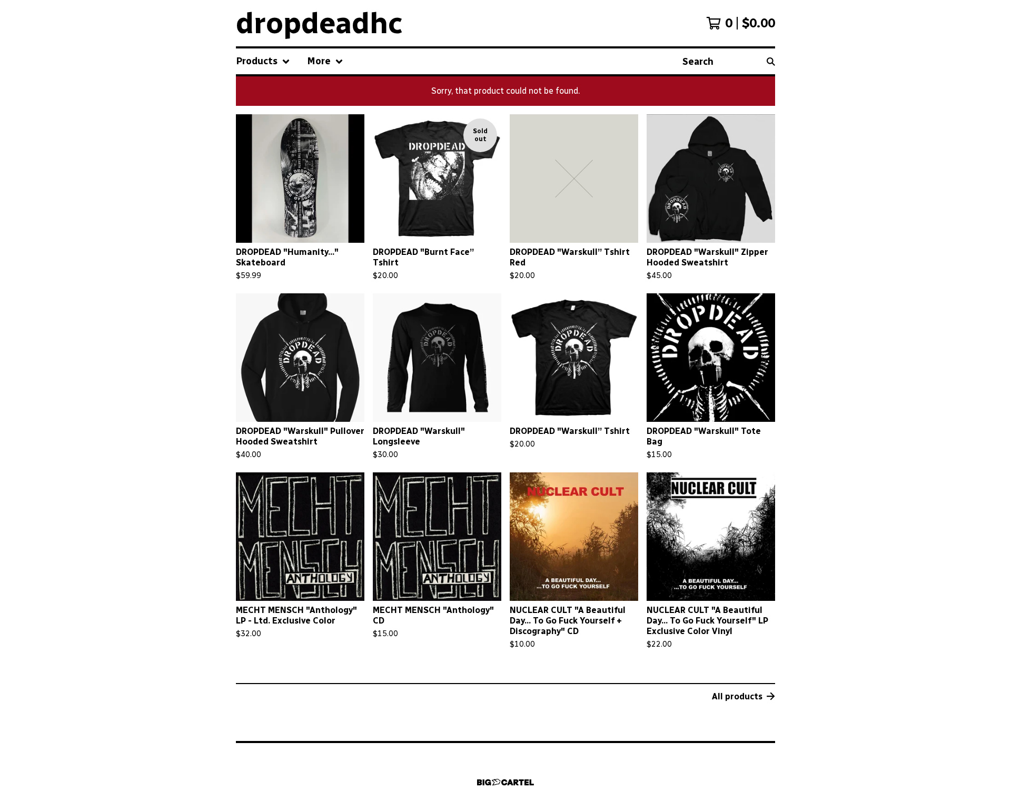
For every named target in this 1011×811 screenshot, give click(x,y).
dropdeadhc (319, 23)
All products (737, 696)
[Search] (770, 61)
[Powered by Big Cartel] (505, 782)
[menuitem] (263, 61)
